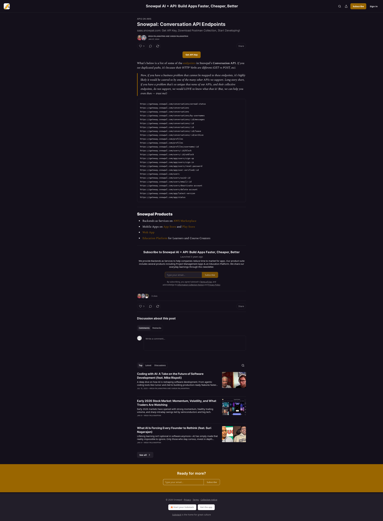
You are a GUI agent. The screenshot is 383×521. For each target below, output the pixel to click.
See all (143, 454)
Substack (176, 514)
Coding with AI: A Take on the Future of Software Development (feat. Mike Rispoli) (170, 375)
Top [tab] (140, 365)
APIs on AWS (144, 19)
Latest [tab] (148, 365)
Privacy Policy (214, 284)
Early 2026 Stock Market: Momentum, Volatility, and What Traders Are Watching (176, 403)
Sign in (374, 6)
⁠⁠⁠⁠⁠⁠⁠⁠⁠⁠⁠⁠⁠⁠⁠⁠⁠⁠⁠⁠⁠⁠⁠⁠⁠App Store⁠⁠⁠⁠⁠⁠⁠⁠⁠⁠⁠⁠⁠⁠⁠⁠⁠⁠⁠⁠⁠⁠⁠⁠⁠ (169, 227)
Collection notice (209, 499)
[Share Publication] (346, 6)
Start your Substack (183, 507)
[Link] (132, 214)
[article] (191, 383)
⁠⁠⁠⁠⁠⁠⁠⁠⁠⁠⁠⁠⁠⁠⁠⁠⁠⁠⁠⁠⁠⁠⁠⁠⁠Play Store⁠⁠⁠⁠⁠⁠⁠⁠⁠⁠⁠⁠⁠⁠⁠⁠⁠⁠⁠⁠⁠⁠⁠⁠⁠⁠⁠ (188, 227)
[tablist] (150, 328)
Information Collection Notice (190, 284)
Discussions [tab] (160, 365)
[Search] (340, 6)
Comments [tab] (144, 328)
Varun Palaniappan (179, 36)
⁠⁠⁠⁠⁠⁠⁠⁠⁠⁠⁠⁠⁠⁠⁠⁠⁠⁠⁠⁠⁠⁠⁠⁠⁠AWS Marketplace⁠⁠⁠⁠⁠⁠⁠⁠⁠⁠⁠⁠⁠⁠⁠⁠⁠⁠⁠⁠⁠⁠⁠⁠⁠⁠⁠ (184, 221)
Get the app (206, 507)
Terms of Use (206, 281)
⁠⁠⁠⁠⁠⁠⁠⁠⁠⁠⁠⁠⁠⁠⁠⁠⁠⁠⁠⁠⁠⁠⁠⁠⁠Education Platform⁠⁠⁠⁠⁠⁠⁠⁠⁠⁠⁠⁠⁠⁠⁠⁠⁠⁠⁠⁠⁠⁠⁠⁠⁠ (154, 238)
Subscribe (358, 6)
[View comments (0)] (150, 46)
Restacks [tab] (156, 328)
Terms (196, 499)
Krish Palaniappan (156, 36)
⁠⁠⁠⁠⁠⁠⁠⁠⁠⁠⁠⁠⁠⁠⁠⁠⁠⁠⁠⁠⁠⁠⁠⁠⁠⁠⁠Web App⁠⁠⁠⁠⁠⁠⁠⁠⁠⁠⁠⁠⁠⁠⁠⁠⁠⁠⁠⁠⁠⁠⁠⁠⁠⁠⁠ (148, 232)
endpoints (189, 63)
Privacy (187, 499)
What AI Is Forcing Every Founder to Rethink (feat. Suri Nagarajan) (174, 430)
